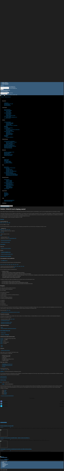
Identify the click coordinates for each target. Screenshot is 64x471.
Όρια (3, 164)
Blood (2, 346)
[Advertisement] (7, 415)
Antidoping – (5, 334)
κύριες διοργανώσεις (7, 109)
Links (3, 198)
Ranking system (6, 159)
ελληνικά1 (2, 338)
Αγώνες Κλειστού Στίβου (8, 110)
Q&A (2, 327)
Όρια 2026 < (8, 168)
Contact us (3, 465)
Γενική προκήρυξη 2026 (9, 122)
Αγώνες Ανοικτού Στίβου (8, 112)
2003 (9, 222)
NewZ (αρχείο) (4, 190)
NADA (5, 391)
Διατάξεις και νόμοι (7, 128)
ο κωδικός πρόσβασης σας (13, 88)
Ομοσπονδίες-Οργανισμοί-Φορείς (9, 200)
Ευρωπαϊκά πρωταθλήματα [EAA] (9, 145)
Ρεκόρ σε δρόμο (6, 188)
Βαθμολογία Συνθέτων (7, 161)
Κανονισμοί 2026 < (7, 153)
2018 (13, 264)
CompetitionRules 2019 (12, 238)
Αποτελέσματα (4, 107)
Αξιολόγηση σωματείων (9, 123)
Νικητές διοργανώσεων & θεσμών (9, 141)
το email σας (11, 92)
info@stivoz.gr (6, 459)
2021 (3, 229)
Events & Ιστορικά (5, 139)
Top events (3, 463)
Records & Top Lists (5, 177)
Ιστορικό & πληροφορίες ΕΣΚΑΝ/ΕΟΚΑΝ (7, 395)
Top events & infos (7, 104)
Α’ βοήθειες (6, 136)
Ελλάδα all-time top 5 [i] (9, 184)
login (2, 371)
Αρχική (1, 206)
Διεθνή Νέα (6, 195)
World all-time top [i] (9, 183)
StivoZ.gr (1, 427)
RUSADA (5, 392)
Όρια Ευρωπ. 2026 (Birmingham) (11, 173)
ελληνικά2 (1, 339)
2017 (9, 229)
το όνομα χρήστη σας (12, 87)
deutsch (1, 343)
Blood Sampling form (3, 377)
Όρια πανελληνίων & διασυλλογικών (9, 167)
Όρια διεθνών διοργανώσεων (8, 172)
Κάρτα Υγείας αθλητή (9, 130)
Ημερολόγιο (4, 100)
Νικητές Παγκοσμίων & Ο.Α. (10, 143)
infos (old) (3, 366)
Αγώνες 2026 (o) (8, 113)
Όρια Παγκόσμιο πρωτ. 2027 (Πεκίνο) (12, 175)
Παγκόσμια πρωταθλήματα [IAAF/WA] (10, 146)
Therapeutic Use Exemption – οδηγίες (6, 322)
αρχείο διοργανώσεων (7, 105)
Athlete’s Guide (3, 332)
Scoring (3, 157)
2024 (1, 264)
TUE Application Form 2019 (5, 320)
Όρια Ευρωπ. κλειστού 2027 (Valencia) (12, 174)
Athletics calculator (5, 464)
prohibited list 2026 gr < (9, 127)
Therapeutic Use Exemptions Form (6, 323)
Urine (2, 345)
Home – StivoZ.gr (5, 82)
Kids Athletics (6, 135)
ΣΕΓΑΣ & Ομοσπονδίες (9, 133)
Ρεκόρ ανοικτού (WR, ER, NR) (9, 185)
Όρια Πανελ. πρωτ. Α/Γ (9, 170)
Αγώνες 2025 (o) (8, 114)
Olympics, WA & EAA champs (10, 115)
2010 (17, 264)
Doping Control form (3, 376)
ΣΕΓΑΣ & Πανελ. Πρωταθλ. (8, 144)
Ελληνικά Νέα (6, 193)
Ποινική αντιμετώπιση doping (5, 242)
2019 (3, 222)
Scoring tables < (6, 160)
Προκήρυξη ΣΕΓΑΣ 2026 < (8, 155)
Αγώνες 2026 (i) (8, 111)
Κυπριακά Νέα (6, 194)
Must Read (5, 192)
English (3, 466)
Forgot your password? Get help (5, 90)
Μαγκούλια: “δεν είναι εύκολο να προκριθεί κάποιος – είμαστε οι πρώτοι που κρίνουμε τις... (15, 437)
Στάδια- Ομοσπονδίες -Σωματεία (9, 131)
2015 (5, 222)
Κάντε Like (62, 401)
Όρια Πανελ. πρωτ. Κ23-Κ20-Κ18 (11, 171)
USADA (5, 390)
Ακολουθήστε (62, 403)
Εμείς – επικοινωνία (5, 84)
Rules (3, 462)
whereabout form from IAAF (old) (7, 365)
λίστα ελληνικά (4, 260)
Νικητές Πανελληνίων (9, 142)
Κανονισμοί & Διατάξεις (7, 152)
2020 (5, 229)
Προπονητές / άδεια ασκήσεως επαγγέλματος (12, 129)
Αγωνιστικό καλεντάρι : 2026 (8, 103)
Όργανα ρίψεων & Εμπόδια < (8, 154)
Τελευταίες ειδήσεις (3, 422)
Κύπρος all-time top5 (9, 187)
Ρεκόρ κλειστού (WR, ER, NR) (9, 182)
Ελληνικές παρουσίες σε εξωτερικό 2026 (6, 425)
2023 (3, 264)
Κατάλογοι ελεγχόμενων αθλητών (6, 248)
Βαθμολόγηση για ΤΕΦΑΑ (8, 162)
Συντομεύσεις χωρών (9, 134)
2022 (5, 264)
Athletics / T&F (4, 461)
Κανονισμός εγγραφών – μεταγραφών (11, 125)
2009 (7, 222)
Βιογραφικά (6, 126)
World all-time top (8, 186)
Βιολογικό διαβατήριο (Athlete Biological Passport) (8, 328)
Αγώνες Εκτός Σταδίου (7, 116)
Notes (2, 369)
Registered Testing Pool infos (5, 350)
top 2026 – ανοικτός (9, 180)
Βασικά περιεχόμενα (5, 83)
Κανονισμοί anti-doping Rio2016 (6, 240)
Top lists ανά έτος (6, 179)
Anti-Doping (7, 206)
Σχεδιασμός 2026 (8, 124)
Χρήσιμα (4, 206)
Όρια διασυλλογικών (9, 169)
